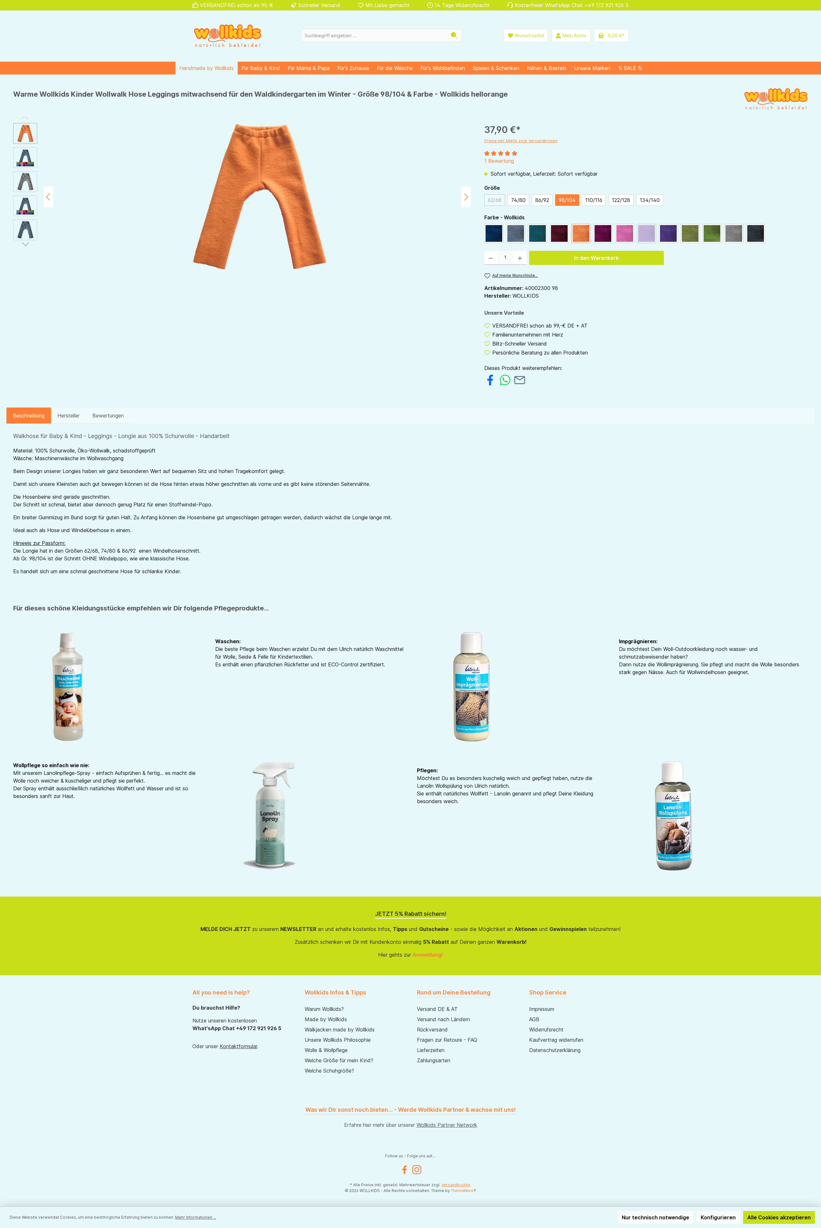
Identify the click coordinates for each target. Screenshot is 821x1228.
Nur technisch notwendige (655, 1217)
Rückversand (432, 1029)
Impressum (541, 1009)
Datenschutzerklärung (554, 1050)
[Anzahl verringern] (490, 258)
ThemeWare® (463, 1190)
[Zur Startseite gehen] (227, 35)
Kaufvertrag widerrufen (556, 1040)
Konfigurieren (718, 1217)
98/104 (567, 200)
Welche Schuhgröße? (329, 1070)
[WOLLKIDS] (776, 99)
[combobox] (374, 35)
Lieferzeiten (430, 1050)
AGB (534, 1019)
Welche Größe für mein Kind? (339, 1060)
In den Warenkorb (596, 258)
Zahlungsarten (433, 1060)
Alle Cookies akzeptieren (779, 1217)
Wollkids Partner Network (447, 1125)
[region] (242, 197)
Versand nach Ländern (443, 1019)
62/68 (496, 201)
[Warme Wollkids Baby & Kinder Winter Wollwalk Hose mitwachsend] (257, 197)
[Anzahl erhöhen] (520, 258)
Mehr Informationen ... (195, 1217)
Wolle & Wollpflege (326, 1050)
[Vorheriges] (48, 197)
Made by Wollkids (326, 1019)
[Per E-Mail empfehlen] (519, 379)
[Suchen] (454, 35)
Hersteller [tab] (68, 415)
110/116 (593, 200)
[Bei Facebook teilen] (490, 379)
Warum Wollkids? (324, 1009)
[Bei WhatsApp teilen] (505, 379)
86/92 (542, 200)
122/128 (621, 200)
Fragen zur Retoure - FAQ (447, 1040)
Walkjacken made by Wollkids (340, 1029)
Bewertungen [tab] (108, 415)
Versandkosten (455, 1184)
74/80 (518, 200)
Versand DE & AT (437, 1009)
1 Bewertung (499, 161)
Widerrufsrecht (546, 1029)
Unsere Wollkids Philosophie (338, 1040)
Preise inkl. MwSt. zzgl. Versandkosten (520, 140)
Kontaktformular (238, 1046)
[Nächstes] (466, 197)
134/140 (650, 200)
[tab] (28, 416)
